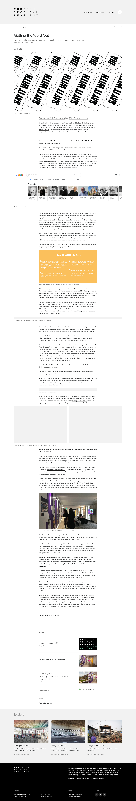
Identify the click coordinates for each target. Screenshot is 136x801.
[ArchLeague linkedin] (105, 795)
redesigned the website (79, 401)
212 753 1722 (45, 794)
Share (116, 27)
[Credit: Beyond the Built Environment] (68, 81)
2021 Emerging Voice (78, 118)
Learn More (71, 778)
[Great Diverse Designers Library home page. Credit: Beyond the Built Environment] (68, 318)
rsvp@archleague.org (74, 796)
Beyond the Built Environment (52, 118)
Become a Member (83, 778)
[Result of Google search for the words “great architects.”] (68, 188)
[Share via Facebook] (111, 27)
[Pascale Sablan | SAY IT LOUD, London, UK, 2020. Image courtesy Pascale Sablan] (68, 511)
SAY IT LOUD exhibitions (66, 238)
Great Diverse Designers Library (71, 311)
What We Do (100, 12)
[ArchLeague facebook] (101, 795)
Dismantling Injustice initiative (62, 247)
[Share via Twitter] (109, 27)
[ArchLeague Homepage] (26, 12)
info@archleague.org (47, 796)
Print (120, 27)
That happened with (56, 469)
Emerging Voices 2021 (48, 643)
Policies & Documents (75, 794)
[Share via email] (106, 27)
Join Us (111, 12)
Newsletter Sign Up (97, 778)
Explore (16, 27)
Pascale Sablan (45, 703)
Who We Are (88, 12)
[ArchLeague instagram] (97, 795)
